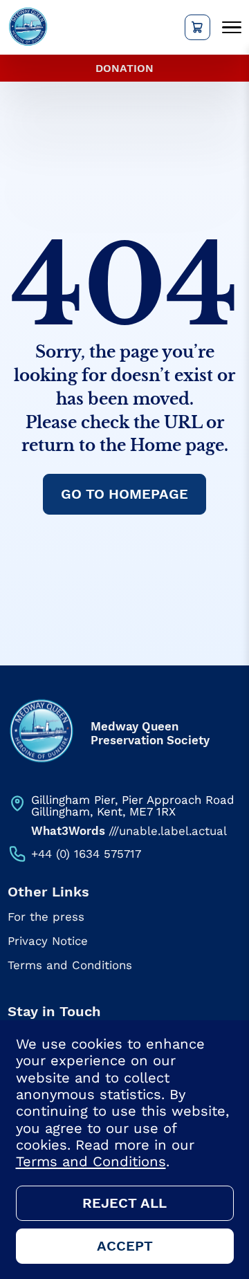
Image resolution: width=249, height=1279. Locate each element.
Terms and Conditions (70, 965)
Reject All (124, 1203)
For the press (46, 917)
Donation (124, 68)
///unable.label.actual (129, 831)
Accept (125, 1245)
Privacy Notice (48, 941)
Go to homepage (124, 494)
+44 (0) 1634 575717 (86, 854)
